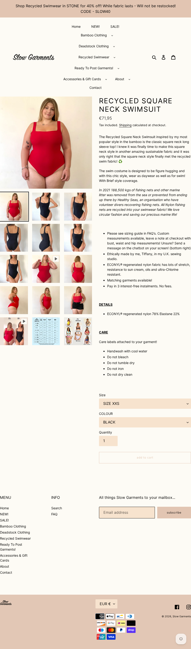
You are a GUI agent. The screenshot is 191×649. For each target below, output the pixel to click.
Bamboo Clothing (13, 526)
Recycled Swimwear (15, 538)
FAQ (54, 514)
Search (56, 508)
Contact (6, 572)
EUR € (105, 603)
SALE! (4, 520)
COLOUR (106, 414)
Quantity (105, 432)
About (4, 566)
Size (102, 395)
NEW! (4, 514)
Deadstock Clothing (15, 532)
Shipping (125, 125)
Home (4, 508)
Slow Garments (182, 616)
